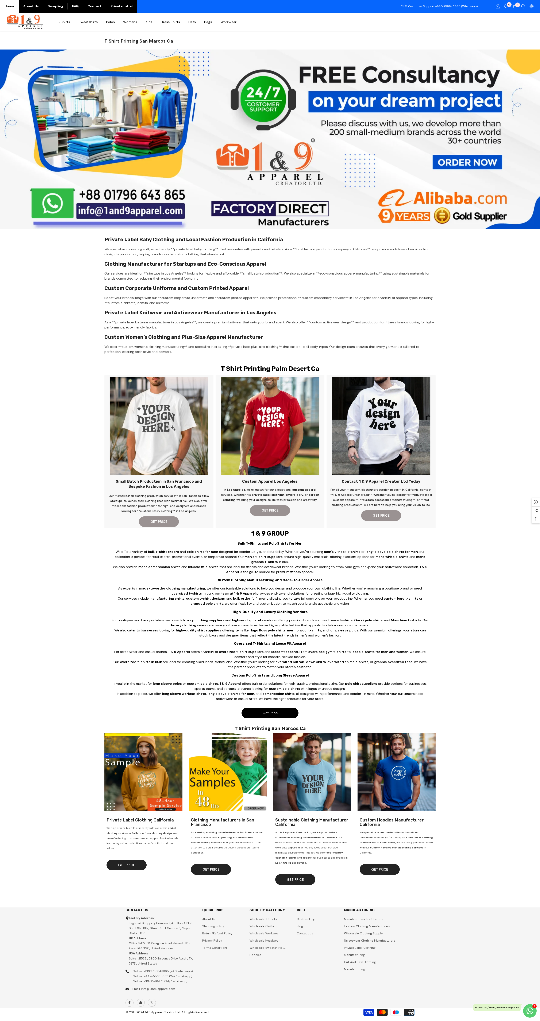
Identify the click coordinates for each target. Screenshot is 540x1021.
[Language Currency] (531, 6)
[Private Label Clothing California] (143, 772)
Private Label (121, 6)
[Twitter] (152, 1003)
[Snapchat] (141, 1003)
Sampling (55, 6)
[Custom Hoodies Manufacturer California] (397, 772)
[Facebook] (130, 1003)
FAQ (75, 6)
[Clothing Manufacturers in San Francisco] (228, 772)
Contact (95, 6)
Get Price (270, 713)
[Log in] (498, 6)
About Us (31, 6)
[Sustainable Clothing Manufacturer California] (312, 772)
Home (9, 6)
